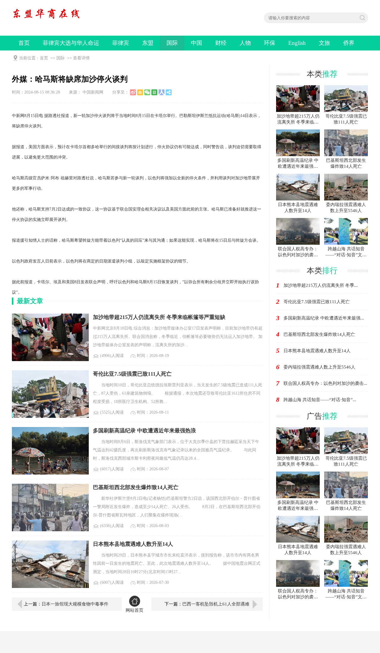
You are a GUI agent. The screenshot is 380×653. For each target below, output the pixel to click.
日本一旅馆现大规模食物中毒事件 (75, 604)
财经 (221, 43)
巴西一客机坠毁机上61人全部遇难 (215, 604)
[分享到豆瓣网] (154, 92)
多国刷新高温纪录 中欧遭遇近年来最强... (324, 318)
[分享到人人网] (161, 92)
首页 (24, 43)
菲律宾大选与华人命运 (71, 43)
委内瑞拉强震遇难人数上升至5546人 (319, 367)
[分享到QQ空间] (140, 92)
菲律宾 (120, 43)
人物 (245, 43)
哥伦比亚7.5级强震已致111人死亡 (317, 301)
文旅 (324, 43)
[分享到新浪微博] (133, 92)
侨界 (348, 43)
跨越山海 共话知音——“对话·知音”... (320, 399)
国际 (172, 43)
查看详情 (81, 58)
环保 (269, 43)
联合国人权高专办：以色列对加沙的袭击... (325, 383)
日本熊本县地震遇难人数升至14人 (317, 350)
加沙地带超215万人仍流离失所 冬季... (321, 285)
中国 (196, 43)
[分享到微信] (147, 92)
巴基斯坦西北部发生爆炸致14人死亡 (319, 334)
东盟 (147, 43)
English (297, 43)
